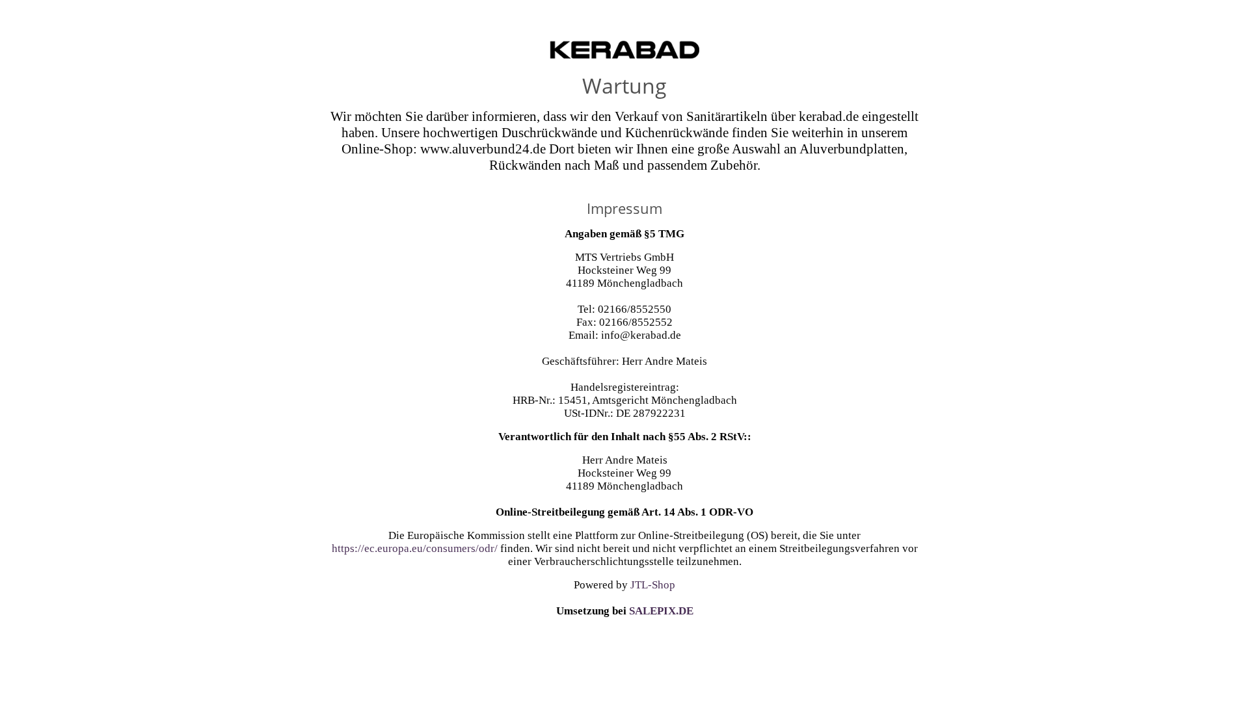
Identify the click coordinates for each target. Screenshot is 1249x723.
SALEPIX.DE (661, 611)
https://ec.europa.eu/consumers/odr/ (415, 548)
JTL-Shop (652, 585)
